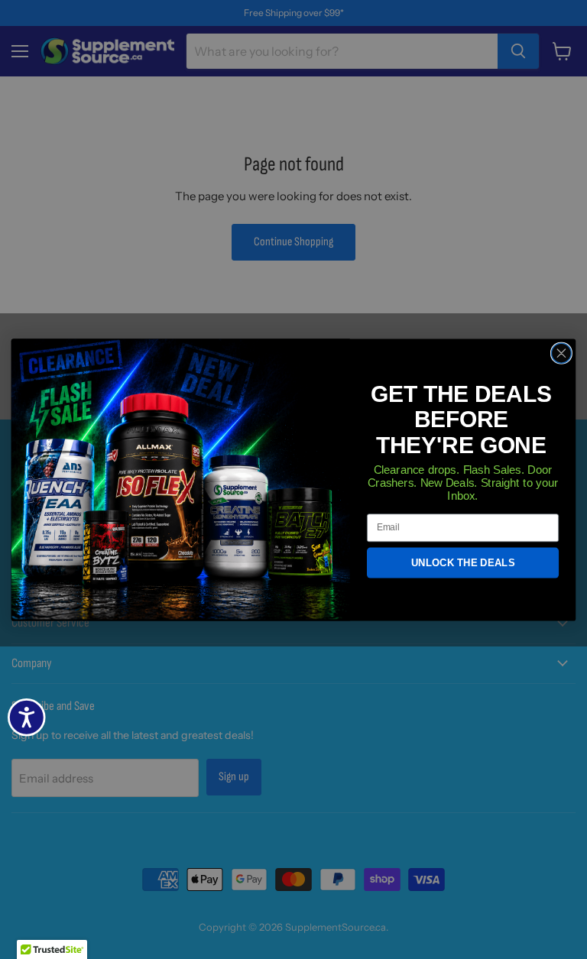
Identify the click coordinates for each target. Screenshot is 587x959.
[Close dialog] (561, 353)
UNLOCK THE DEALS (463, 563)
